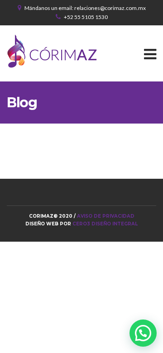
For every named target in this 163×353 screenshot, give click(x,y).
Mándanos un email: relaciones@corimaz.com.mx (85, 8)
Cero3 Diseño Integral (105, 224)
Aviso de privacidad (105, 216)
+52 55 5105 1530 (86, 17)
